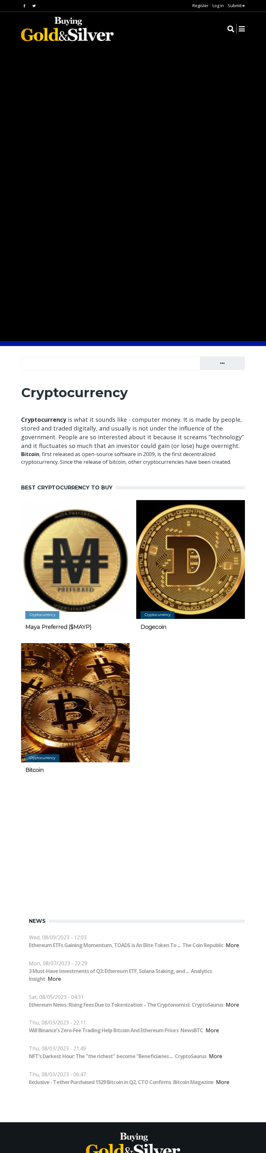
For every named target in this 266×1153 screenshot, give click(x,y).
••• (222, 363)
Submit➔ (236, 5)
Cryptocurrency (42, 615)
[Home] (63, 29)
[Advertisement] (139, 838)
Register (200, 5)
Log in (218, 5)
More (232, 945)
